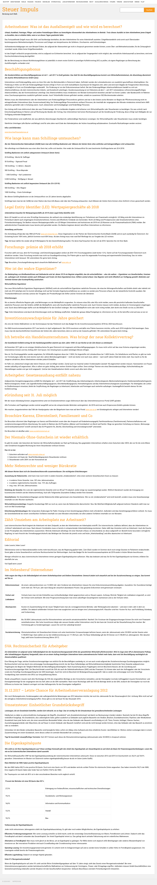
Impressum (16, 881)
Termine (119, 2)
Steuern (112, 2)
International (56, 2)
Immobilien (46, 2)
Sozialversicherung (101, 2)
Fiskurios (38, 2)
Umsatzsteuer (128, 2)
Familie (23, 2)
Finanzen (30, 2)
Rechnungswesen (82, 2)
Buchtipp (6, 2)
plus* (142, 2)
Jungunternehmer (68, 2)
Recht (91, 2)
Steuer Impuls (20, 9)
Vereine (136, 2)
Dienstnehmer (15, 2)
